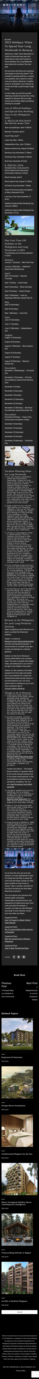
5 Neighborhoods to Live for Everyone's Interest (31, 991)
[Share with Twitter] (19, 957)
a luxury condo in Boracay (15, 689)
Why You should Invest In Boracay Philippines (17, 940)
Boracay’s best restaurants (17, 799)
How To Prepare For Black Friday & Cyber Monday (18, 921)
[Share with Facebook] (14, 957)
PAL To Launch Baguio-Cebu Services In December (19, 931)
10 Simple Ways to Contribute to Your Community (8, 990)
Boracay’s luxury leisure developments (19, 641)
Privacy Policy (20, 1370)
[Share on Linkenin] (24, 957)
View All (19, 1312)
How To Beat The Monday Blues (17, 948)
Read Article (5, 1061)
